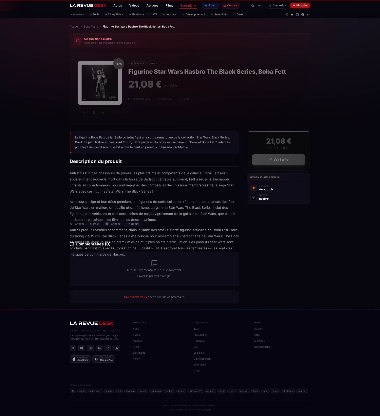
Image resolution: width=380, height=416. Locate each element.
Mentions (259, 340)
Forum (212, 5)
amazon (302, 391)
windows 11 (195, 391)
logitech (244, 391)
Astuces (152, 5)
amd (265, 391)
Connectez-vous (135, 297)
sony (275, 391)
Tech (96, 14)
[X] (286, 14)
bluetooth (288, 391)
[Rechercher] (253, 6)
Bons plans (188, 5)
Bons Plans (91, 26)
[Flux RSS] (116, 348)
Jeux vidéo (221, 14)
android (210, 391)
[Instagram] (297, 14)
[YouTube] (292, 14)
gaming (130, 391)
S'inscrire (302, 5)
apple (82, 391)
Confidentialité (262, 346)
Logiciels (171, 14)
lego (255, 391)
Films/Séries (115, 14)
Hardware (138, 14)
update (169, 391)
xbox (232, 391)
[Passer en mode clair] (259, 6)
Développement (195, 14)
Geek (240, 14)
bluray (108, 391)
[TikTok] (308, 14)
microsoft (95, 391)
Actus (117, 5)
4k (73, 391)
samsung (156, 391)
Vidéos (134, 5)
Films (169, 5)
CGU (257, 334)
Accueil (74, 26)
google (142, 391)
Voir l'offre (281, 159)
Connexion (279, 5)
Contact (232, 5)
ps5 (119, 391)
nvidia (181, 391)
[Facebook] (302, 14)
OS (155, 14)
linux (221, 391)
